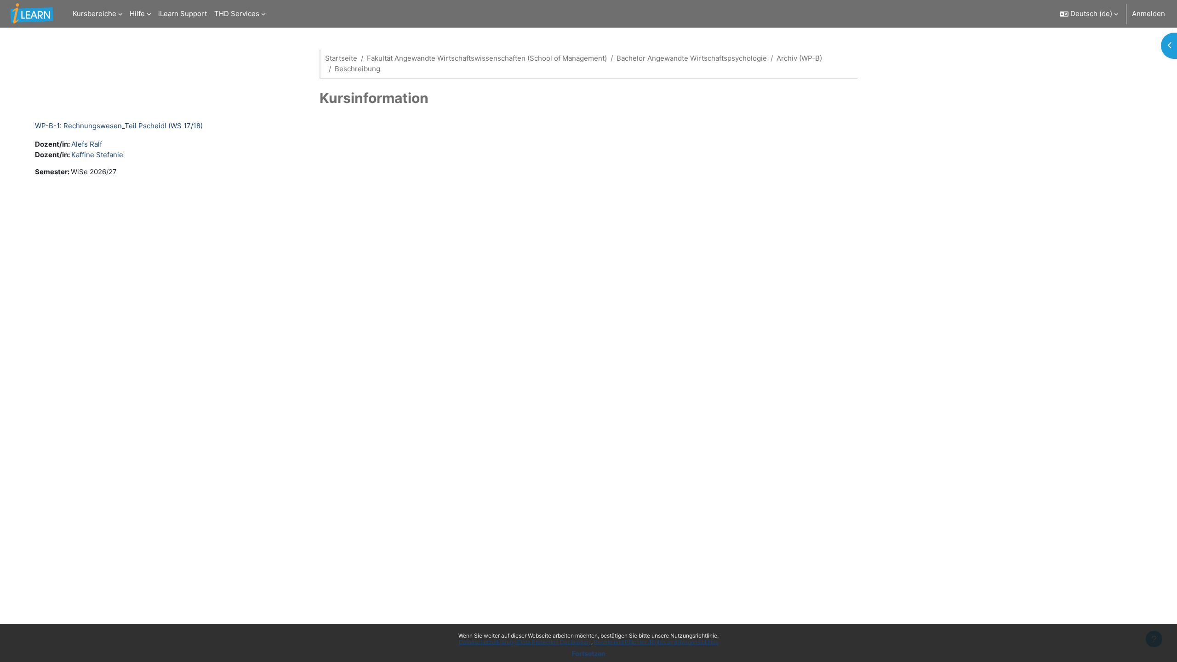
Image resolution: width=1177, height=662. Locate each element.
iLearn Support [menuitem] (182, 13)
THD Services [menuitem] (236, 13)
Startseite (341, 58)
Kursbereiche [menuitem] (94, 13)
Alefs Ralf (86, 144)
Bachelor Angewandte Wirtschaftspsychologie (692, 58)
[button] (1089, 14)
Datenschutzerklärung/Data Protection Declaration (525, 642)
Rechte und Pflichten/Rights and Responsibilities (656, 642)
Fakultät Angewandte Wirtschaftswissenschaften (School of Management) (487, 58)
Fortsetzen (589, 653)
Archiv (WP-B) (799, 58)
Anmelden (1148, 13)
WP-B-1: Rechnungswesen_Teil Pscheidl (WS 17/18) (119, 125)
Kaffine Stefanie (97, 154)
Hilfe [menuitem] (137, 13)
